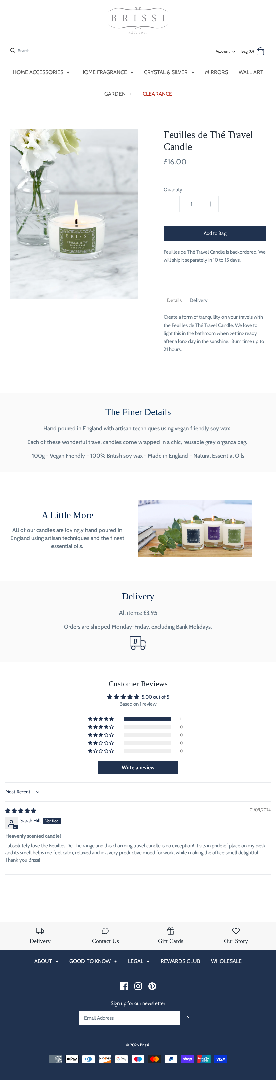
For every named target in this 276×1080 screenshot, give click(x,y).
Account (223, 51)
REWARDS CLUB (180, 961)
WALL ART (251, 72)
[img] (20, 811)
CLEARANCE (157, 94)
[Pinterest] (152, 986)
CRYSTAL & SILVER (169, 72)
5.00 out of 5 (155, 697)
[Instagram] (138, 986)
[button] (101, 719)
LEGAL (138, 961)
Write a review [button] (138, 767)
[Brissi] (138, 20)
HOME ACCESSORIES (41, 72)
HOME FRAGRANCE (106, 72)
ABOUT (46, 961)
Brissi (144, 1044)
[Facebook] (124, 986)
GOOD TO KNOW (93, 961)
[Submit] (188, 1018)
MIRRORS (216, 72)
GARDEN (118, 94)
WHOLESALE (226, 961)
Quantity (173, 190)
